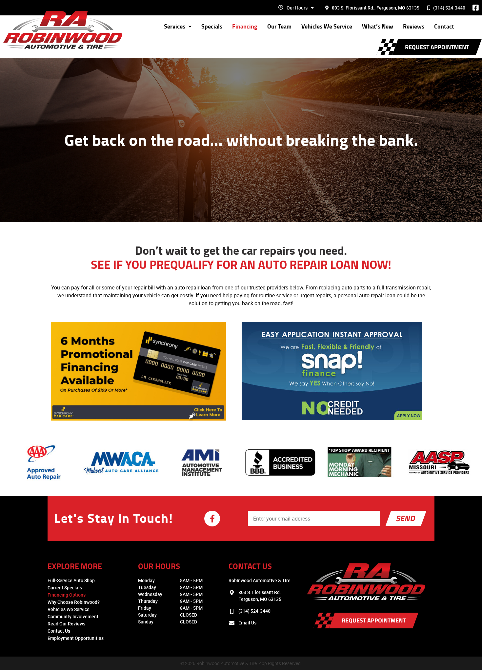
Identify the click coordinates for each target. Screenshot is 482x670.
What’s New (377, 26)
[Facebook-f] (212, 518)
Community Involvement (73, 616)
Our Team (279, 26)
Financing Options (67, 595)
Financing (244, 26)
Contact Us (59, 631)
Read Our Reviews (66, 624)
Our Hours (297, 8)
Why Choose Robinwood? (74, 602)
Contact (444, 26)
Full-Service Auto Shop (71, 580)
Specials (211, 26)
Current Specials (65, 587)
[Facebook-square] (475, 7)
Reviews (413, 26)
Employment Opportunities (76, 638)
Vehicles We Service (326, 26)
